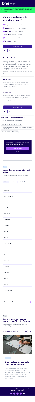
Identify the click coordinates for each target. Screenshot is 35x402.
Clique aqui (11, 9)
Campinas (7, 214)
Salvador (6, 225)
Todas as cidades (9, 302)
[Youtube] (24, 394)
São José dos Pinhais (10, 202)
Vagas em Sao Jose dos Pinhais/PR (12, 124)
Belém (6, 237)
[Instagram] (17, 394)
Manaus (6, 261)
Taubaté (6, 266)
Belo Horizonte (8, 196)
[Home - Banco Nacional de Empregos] (8, 3)
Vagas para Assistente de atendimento (13, 120)
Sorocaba (6, 272)
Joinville (6, 208)
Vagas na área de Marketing (10, 131)
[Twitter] (21, 394)
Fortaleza (6, 255)
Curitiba (6, 190)
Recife (6, 284)
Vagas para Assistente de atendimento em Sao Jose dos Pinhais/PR (17, 128)
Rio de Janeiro (8, 249)
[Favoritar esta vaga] (9, 50)
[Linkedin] (11, 394)
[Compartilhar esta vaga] (5, 50)
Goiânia (6, 231)
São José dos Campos (10, 296)
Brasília (6, 278)
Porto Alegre (8, 243)
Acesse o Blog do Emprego (10, 331)
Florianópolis (8, 290)
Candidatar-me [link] (17, 46)
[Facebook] (14, 394)
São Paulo (7, 219)
